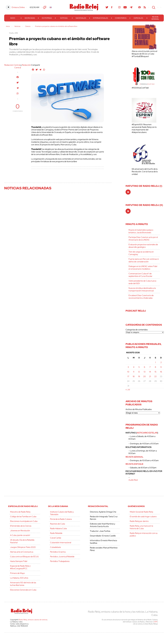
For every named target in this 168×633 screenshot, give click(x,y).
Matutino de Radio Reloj (20, 512)
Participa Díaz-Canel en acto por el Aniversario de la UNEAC (143, 238)
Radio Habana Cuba (58, 528)
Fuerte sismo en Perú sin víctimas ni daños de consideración (144, 260)
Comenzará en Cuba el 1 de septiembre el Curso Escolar (140, 274)
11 (133, 371)
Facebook (111, 7)
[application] (128, 192)
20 (144, 376)
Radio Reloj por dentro (139, 521)
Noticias (64, 18)
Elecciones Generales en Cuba (23, 590)
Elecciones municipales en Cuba (23, 521)
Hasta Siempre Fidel (18, 561)
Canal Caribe (55, 538)
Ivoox (139, 7)
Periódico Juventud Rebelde (62, 556)
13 (144, 371)
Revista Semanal (155, 18)
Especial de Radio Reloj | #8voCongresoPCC (20, 567)
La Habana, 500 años (19, 578)
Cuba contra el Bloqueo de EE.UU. (24, 556)
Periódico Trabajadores (59, 561)
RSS (145, 7)
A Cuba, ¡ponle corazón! (20, 535)
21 (150, 376)
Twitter (107, 7)
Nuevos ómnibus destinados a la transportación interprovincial (142, 289)
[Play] (128, 192)
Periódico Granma (58, 552)
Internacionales (100, 18)
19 (139, 376)
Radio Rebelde (56, 533)
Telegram (131, 7)
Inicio (12, 18)
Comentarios (120, 18)
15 (155, 371)
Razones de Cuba (57, 523)
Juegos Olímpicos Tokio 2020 (23, 547)
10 (128, 371)
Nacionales (81, 18)
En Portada (47, 18)
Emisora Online (18, 7)
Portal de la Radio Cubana (61, 519)
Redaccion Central (12, 65)
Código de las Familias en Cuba (23, 516)
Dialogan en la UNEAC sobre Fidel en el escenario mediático (143, 267)
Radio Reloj (84, 7)
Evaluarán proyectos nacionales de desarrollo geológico (143, 245)
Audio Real (133, 480)
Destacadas (30, 18)
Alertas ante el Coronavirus (21, 552)
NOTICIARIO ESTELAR (147, 432)
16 (161, 371)
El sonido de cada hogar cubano (143, 516)
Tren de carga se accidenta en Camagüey (141, 253)
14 (150, 371)
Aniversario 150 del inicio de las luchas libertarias (23, 583)
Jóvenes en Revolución (20, 530)
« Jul (128, 389)
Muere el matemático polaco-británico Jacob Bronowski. (141, 231)
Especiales (138, 18)
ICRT (155, 622)
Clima (45, 7)
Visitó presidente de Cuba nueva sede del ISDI (142, 282)
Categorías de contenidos (137, 329)
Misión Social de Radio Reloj (141, 512)
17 (128, 376)
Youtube (125, 7)
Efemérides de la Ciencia (20, 526)
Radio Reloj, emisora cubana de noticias (33, 620)
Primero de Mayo (17, 573)
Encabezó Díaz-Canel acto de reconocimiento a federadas (141, 296)
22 (155, 376)
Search (153, 7)
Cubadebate (55, 547)
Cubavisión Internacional (60, 542)
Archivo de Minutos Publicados (139, 409)
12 (139, 371)
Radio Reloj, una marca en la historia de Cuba (141, 527)
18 (134, 376)
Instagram (119, 7)
